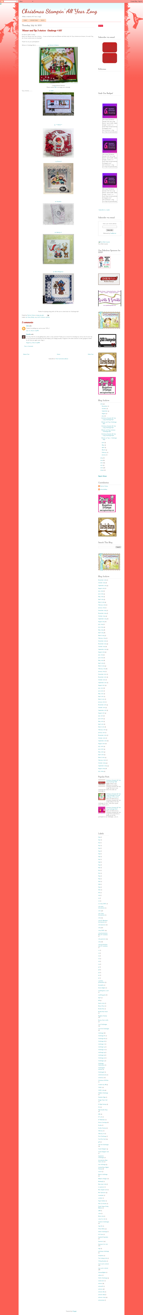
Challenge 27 (101, 1049)
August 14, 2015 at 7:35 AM (33, 342)
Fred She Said (102, 1139)
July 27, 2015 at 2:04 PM (32, 330)
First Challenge (102, 1136)
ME (55, 87)
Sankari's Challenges (103, 1221)
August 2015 (101, 588)
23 (98, 953)
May (103, 445)
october (100, 1198)
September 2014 (102, 618)
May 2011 (100, 721)
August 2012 (101, 685)
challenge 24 (101, 1047)
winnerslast (101, 1300)
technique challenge (103, 1251)
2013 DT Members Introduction (103, 921)
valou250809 (103, 489)
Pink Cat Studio (102, 1203)
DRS (99, 1114)
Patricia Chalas (104, 486)
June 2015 (100, 594)
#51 (99, 870)
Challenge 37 (101, 1058)
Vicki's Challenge (102, 1278)
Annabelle (101, 985)
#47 (99, 859)
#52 (99, 873)
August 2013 (101, 652)
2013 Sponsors (102, 925)
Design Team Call (102, 1100)
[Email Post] (47, 315)
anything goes (102, 995)
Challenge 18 (101, 1041)
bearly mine (101, 1003)
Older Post (90, 354)
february (100, 1130)
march (100, 1171)
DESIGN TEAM (34, 20)
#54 (99, 876)
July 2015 (100, 591)
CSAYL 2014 (101, 1090)
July (103, 416)
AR (99, 1000)
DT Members (101, 1119)
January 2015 (101, 607)
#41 (99, 842)
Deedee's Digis (102, 1097)
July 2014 (100, 624)
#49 (99, 865)
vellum (100, 1275)
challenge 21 (101, 1044)
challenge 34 (101, 1052)
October (104, 408)
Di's (99, 1107)
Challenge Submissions (101, 1064)
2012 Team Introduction (101, 914)
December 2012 (102, 674)
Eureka (100, 1125)
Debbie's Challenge (103, 1093)
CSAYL (100, 1087)
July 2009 (101, 771)
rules (99, 1213)
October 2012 (101, 679)
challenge (100, 1033)
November (105, 406)
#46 (99, 856)
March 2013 (101, 666)
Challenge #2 (101, 1035)
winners (48, 317)
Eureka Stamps (102, 1128)
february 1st (101, 1133)
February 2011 (101, 729)
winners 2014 (101, 1297)
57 (98, 978)
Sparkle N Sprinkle (103, 1237)
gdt (99, 1142)
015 (99, 895)
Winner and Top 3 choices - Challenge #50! (108, 430)
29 (99, 964)
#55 (99, 878)
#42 (99, 845)
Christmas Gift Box (103, 1080)
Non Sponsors (102, 1192)
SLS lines (100, 1234)
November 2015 (102, 580)
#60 (99, 889)
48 (98, 969)
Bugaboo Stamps (102, 1016)
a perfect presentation (101, 981)
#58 (99, 884)
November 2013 (102, 644)
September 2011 (102, 710)
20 (99, 901)
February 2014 (102, 638)
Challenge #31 (102, 1038)
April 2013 (100, 663)
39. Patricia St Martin (53, 45)
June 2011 (100, 718)
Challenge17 (101, 1072)
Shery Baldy (31, 317)
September (105, 411)
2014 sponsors (102, 939)
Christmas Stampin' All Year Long (59, 11)
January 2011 (101, 732)
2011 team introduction (101, 907)
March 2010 (101, 757)
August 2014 (101, 621)
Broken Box (101, 1008)
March (104, 450)
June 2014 (100, 627)
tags (99, 1248)
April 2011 (100, 724)
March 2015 (101, 602)
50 (26, 317)
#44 (99, 851)
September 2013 (102, 649)
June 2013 (100, 657)
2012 (101, 462)
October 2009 (102, 763)
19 (98, 898)
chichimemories (102, 1075)
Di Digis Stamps (102, 1104)
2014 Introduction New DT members (103, 933)
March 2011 (101, 727)
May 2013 (100, 660)
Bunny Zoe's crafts (103, 1020)
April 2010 (101, 754)
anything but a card (103, 990)
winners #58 (101, 1294)
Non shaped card (102, 1189)
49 (99, 972)
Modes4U (100, 1181)
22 (98, 950)
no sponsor (101, 1187)
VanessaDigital (102, 1272)
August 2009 (101, 768)
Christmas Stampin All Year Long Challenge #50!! (108, 434)
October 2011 (101, 707)
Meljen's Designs (102, 1178)
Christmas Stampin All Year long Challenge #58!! (113, 780)
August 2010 (101, 743)
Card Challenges (102, 1024)
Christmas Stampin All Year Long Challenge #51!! (108, 426)
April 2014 (101, 632)
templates (100, 1255)
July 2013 (100, 655)
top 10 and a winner (103, 1264)
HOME (25, 20)
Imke (27, 326)
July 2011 (100, 716)
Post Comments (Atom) (62, 358)
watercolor (101, 1280)
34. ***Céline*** (58, 124)
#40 (99, 840)
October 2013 (101, 646)
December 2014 (102, 610)
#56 (99, 881)
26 (99, 958)
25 (98, 956)
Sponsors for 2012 (103, 1244)
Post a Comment (28, 346)
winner (100, 1283)
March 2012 (101, 699)
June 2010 (100, 749)
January (104, 455)
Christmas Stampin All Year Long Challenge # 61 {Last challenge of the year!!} (113, 795)
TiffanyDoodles (102, 1261)
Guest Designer (102, 1149)
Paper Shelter (101, 1201)
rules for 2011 (101, 1219)
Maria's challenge (102, 1174)
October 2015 (101, 582)
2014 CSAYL (101, 930)
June (103, 442)
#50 (99, 867)
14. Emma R (58, 161)
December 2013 (102, 641)
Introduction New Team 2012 (102, 1160)
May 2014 (100, 630)
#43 (99, 848)
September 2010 (102, 740)
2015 (101, 404)
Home (58, 354)
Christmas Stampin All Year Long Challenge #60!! (113, 808)
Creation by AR (102, 1084)
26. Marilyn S (58, 232)
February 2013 (102, 668)
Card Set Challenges (103, 1028)
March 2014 (101, 635)
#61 (99, 892)
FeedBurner (113, 233)
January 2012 (101, 702)
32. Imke (51, 90)
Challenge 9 (101, 1060)
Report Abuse (102, 476)
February (104, 452)
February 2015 (102, 605)
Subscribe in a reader (104, 210)
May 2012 (100, 693)
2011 (101, 465)
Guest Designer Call (103, 1151)
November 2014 (102, 613)
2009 (102, 470)
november (101, 1195)
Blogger (75, 1311)
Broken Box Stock (103, 1011)
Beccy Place (101, 1006)
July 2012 (100, 688)
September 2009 (102, 765)
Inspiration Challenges (101, 1156)
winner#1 (100, 1286)
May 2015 (100, 596)
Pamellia (28, 334)
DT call (100, 1117)
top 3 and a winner (40, 317)
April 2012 (101, 696)
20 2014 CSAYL (102, 903)
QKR (99, 1210)
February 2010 (102, 760)
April (103, 447)
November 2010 (102, 735)
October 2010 (101, 738)
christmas (100, 1077)
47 (98, 967)
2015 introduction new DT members (103, 945)
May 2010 (101, 752)
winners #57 (101, 1292)
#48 (99, 862)
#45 (99, 853)
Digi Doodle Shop (102, 1110)
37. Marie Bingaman (58, 271)
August (104, 413)
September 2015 (102, 585)
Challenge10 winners (101, 1068)
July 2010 (100, 746)
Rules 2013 (101, 1216)
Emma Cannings (102, 1122)
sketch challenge (102, 1231)
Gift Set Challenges (103, 1144)
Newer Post (26, 354)
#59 (99, 887)
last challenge (102, 1164)
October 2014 (101, 616)
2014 (101, 458)
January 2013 (101, 671)
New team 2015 (102, 1184)
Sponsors (100, 1241)
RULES (42, 20)
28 (98, 961)
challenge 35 (101, 1055)
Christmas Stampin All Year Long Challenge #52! (108, 418)
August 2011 (101, 713)
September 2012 (102, 682)
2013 (101, 460)
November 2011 (102, 704)
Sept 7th (100, 1226)
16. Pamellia (58, 201)
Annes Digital (101, 988)
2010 (101, 467)
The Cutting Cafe (102, 1258)
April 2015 (100, 599)
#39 (99, 837)
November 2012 (102, 677)
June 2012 (100, 691)
